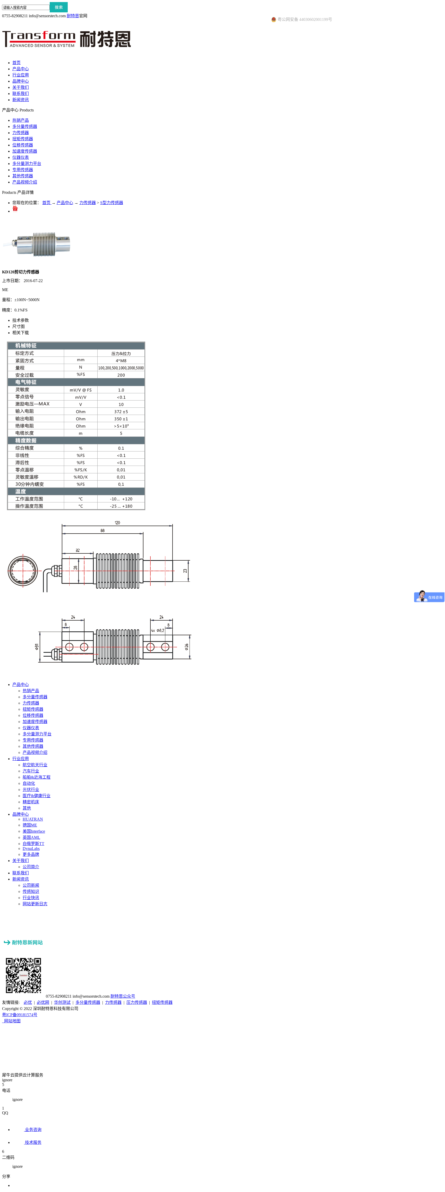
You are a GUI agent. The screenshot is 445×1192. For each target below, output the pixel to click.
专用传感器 (22, 170)
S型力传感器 (111, 203)
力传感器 (20, 132)
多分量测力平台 (26, 163)
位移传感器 (22, 145)
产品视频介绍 (24, 182)
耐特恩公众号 (122, 996)
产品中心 (65, 203)
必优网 (43, 1002)
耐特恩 (73, 16)
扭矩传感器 (22, 139)
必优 (28, 1002)
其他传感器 (22, 176)
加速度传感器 (24, 151)
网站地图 (11, 1021)
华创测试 (62, 1002)
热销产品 (20, 120)
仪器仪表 (20, 157)
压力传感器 (136, 1002)
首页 (16, 62)
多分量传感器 (24, 126)
